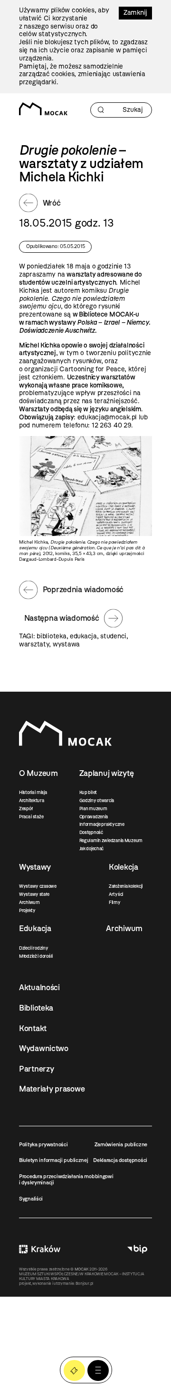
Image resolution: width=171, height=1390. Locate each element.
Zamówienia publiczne (121, 1144)
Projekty (27, 910)
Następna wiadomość (61, 618)
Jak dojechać (91, 848)
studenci (113, 636)
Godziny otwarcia (96, 800)
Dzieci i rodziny (33, 948)
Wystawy (35, 867)
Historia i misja (33, 792)
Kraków (39, 1249)
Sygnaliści (31, 1198)
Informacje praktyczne (101, 824)
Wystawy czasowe (38, 886)
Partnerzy (36, 1068)
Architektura (31, 800)
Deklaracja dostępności (120, 1160)
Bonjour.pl (84, 1283)
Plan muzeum (93, 808)
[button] (98, 1370)
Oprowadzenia (93, 816)
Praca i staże (31, 816)
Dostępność (91, 832)
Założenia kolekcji (125, 886)
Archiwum (29, 902)
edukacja (83, 636)
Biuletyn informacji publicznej (53, 1160)
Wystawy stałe (34, 894)
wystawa (66, 644)
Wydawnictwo (43, 1048)
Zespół (25, 808)
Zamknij (135, 13)
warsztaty (34, 644)
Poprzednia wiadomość (83, 589)
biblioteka (51, 636)
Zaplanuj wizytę (106, 773)
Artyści (116, 894)
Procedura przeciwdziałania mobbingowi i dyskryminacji (66, 1179)
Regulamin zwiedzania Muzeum (110, 840)
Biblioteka (36, 1008)
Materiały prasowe (52, 1088)
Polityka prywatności (43, 1144)
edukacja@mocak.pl (107, 417)
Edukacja (35, 928)
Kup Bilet (74, 1370)
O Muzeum (38, 773)
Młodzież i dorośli (36, 956)
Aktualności (39, 987)
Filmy (115, 902)
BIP (137, 1249)
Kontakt (33, 1028)
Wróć (52, 203)
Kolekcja (123, 867)
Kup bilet (88, 792)
